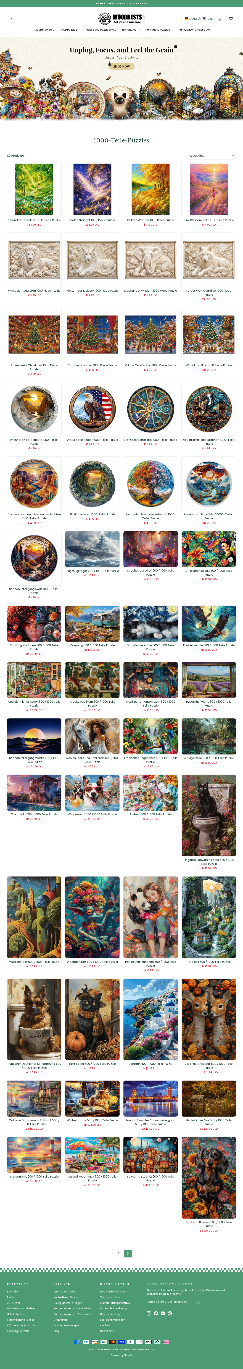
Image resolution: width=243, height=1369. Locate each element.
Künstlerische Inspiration (195, 29)
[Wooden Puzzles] (121, 18)
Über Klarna (107, 1331)
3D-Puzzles (129, 29)
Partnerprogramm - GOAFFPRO (72, 1308)
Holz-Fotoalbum (16, 1314)
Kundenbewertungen (66, 1325)
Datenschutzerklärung (113, 1308)
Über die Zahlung (110, 1314)
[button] (199, 18)
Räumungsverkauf (18, 1331)
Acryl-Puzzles (69, 29)
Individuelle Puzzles (158, 29)
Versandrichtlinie (110, 1297)
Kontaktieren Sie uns (66, 1297)
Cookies (105, 1325)
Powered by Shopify (121, 1355)
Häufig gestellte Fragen (68, 1303)
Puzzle (11, 1297)
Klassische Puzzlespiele (101, 29)
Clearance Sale (44, 29)
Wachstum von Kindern (21, 1308)
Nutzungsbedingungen (113, 1291)
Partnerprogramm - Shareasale (73, 1314)
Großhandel (61, 1320)
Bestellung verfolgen (112, 1320)
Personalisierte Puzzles (20, 1320)
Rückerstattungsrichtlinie (115, 1303)
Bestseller (13, 1291)
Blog (56, 1331)
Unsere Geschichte (65, 1291)
